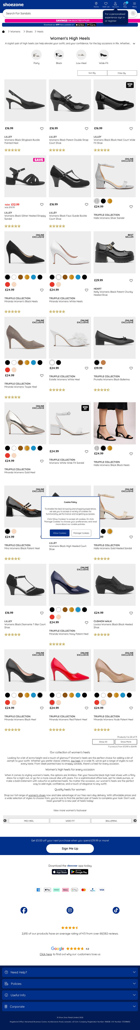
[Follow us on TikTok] (116, 910)
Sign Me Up (70, 848)
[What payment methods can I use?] (70, 890)
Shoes (29, 31)
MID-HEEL (29, 820)
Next (135, 820)
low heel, (76, 760)
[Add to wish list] (41, 128)
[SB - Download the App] (70, 25)
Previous (5, 820)
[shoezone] (13, 5)
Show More (126, 741)
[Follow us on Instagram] (70, 910)
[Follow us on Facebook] (23, 910)
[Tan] (103, 362)
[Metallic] (96, 448)
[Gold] (109, 201)
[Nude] (14, 284)
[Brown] (20, 277)
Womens (15, 31)
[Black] (103, 201)
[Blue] (33, 277)
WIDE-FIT (70, 820)
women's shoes (37, 795)
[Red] (7, 284)
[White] (14, 277)
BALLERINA (111, 820)
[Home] (3, 31)
